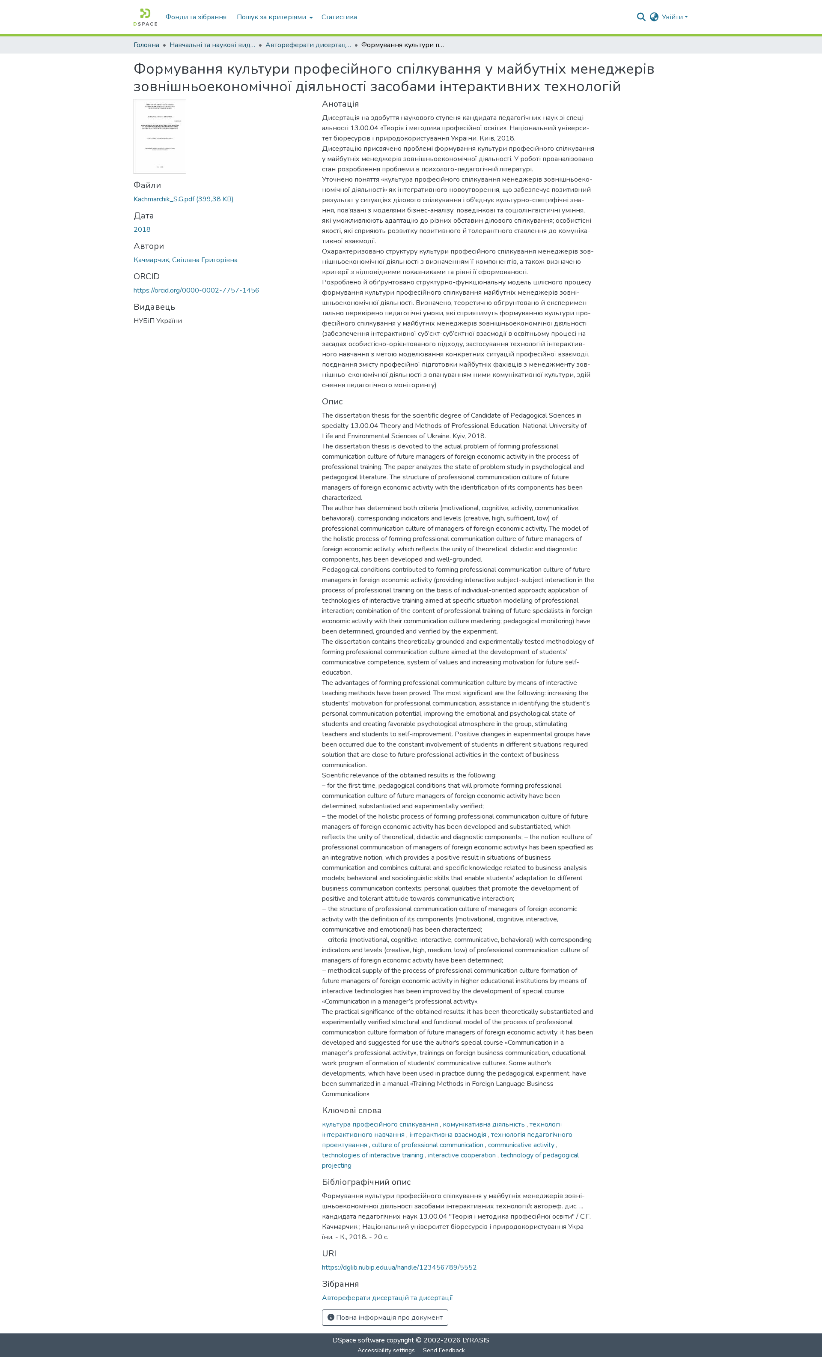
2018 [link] (142, 229)
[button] (145, 17)
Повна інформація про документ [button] (388, 1317)
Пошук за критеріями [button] (271, 17)
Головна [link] (146, 45)
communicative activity (522, 1145)
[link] (223, 199)
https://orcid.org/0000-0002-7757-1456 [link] (196, 290)
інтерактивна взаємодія (448, 1134)
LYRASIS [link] (475, 1340)
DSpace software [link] (359, 1340)
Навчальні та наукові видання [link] (212, 45)
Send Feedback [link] (444, 1350)
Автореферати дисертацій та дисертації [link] (308, 45)
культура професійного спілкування (381, 1124)
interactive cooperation (462, 1155)
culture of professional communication (428, 1145)
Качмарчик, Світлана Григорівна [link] (186, 260)
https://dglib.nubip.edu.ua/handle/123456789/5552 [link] (399, 1267)
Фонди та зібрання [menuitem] (196, 17)
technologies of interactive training (373, 1155)
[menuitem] (274, 17)
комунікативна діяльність (485, 1124)
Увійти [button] (673, 17)
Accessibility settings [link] (386, 1350)
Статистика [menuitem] (339, 17)
